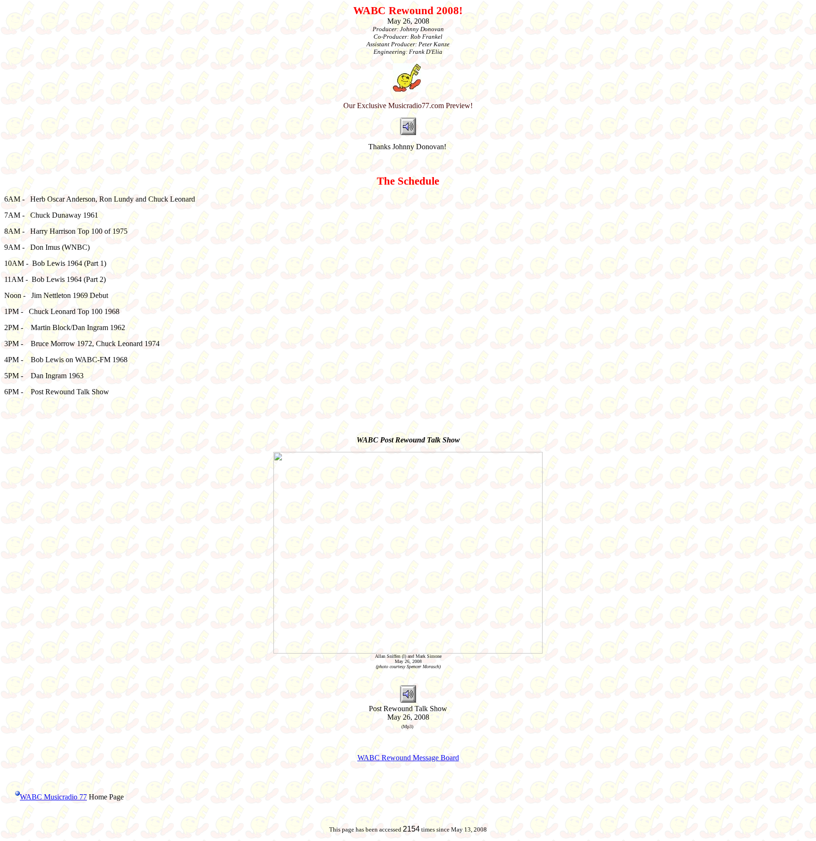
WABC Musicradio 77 (53, 797)
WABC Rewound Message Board (408, 758)
